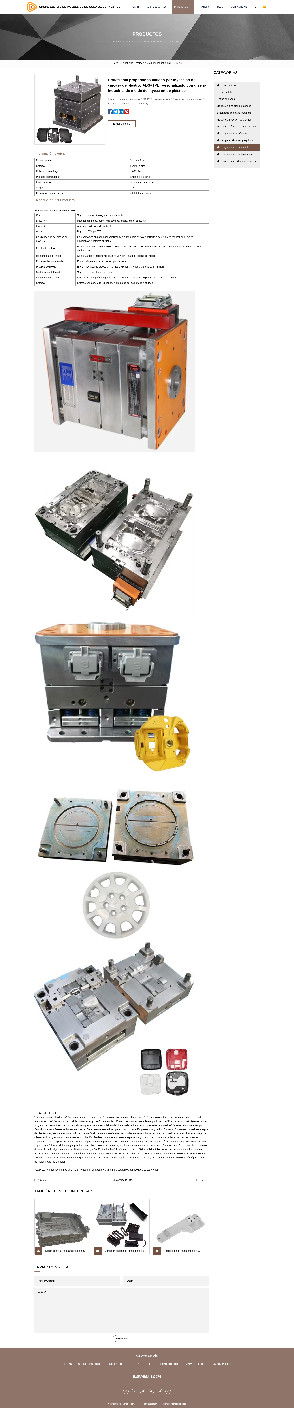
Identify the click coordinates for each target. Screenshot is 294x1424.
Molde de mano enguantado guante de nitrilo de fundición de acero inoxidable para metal (64, 1252)
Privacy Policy (221, 1364)
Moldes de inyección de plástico (234, 119)
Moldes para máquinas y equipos (235, 140)
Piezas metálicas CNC (229, 92)
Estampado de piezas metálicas (234, 112)
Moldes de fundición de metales (234, 106)
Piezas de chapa (226, 99)
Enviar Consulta (121, 123)
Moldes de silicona (227, 85)
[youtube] (151, 1391)
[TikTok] (168, 1391)
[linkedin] (134, 1391)
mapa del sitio (195, 1364)
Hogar (135, 7)
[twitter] (142, 1391)
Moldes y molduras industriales (153, 63)
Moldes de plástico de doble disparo (236, 126)
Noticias (205, 7)
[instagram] (159, 1391)
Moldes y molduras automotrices (234, 154)
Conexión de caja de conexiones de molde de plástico (124, 1252)
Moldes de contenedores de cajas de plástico (237, 162)
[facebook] (126, 1391)
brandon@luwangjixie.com (174, 1404)
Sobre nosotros (156, 7)
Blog (220, 7)
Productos (181, 7)
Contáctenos (239, 7)
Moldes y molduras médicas (232, 133)
